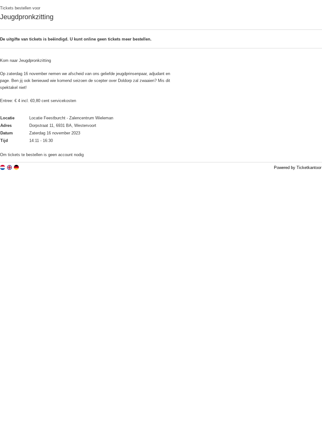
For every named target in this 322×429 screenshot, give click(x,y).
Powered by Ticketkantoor (297, 167)
